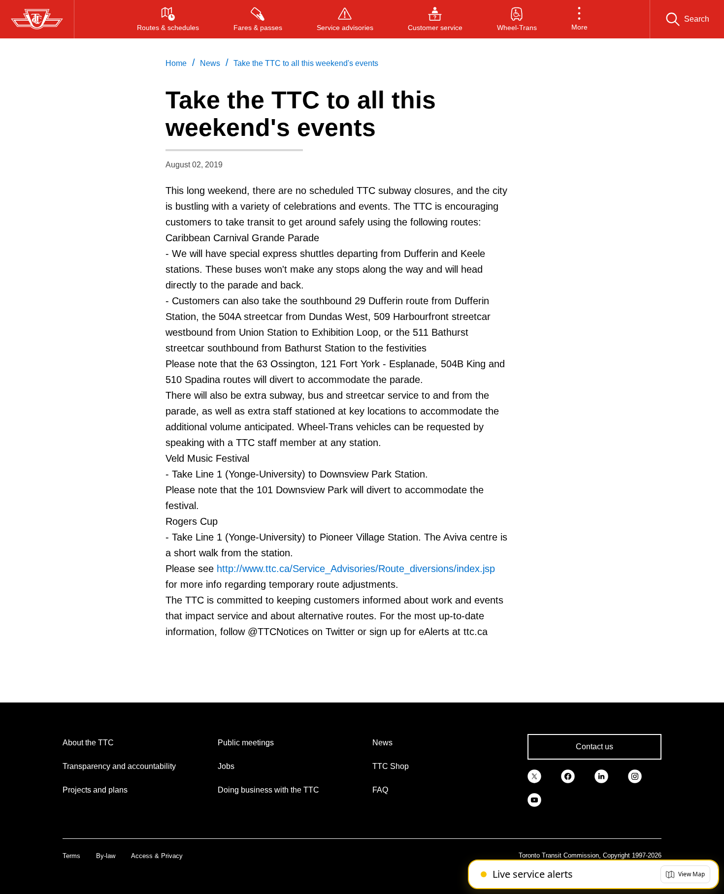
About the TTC (88, 742)
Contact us (594, 746)
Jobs (226, 766)
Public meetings (246, 742)
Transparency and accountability (119, 766)
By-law (105, 856)
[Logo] (37, 19)
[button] (579, 19)
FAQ (380, 790)
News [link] (210, 63)
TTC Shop (390, 766)
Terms (71, 856)
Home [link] (176, 63)
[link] (534, 775)
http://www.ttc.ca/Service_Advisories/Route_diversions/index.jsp (356, 568)
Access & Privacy (157, 856)
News (382, 742)
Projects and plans (95, 790)
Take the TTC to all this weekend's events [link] (305, 63)
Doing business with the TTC (268, 790)
